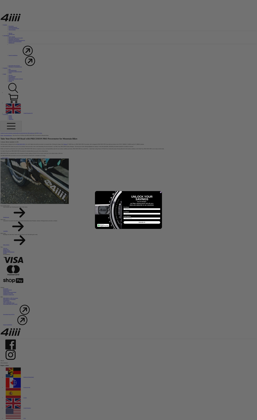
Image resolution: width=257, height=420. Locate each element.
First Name (126, 207)
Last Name (126, 211)
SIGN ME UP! (142, 222)
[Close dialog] (160, 192)
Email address (127, 216)
